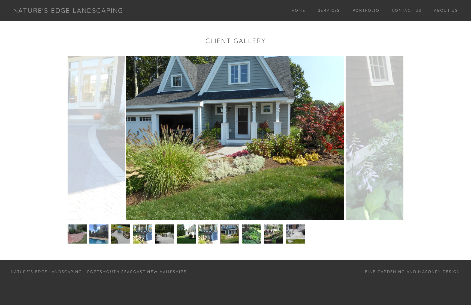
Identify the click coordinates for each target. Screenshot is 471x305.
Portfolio (366, 10)
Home (298, 10)
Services (329, 10)
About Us (446, 10)
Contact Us (406, 10)
